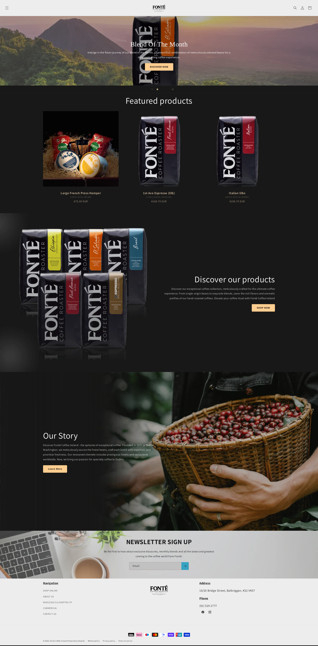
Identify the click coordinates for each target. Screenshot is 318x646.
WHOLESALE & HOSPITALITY (57, 602)
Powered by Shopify (76, 641)
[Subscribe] (185, 566)
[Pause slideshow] (173, 89)
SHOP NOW (159, 66)
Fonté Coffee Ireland (58, 641)
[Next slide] (165, 89)
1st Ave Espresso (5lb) (159, 193)
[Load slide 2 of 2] (157, 89)
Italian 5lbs (237, 193)
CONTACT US (49, 613)
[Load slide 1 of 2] (152, 89)
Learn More (55, 469)
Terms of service (125, 641)
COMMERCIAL (50, 608)
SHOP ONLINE (50, 590)
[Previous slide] (144, 89)
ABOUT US (48, 596)
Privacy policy (109, 641)
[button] (7, 8)
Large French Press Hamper (81, 193)
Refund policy (94, 641)
